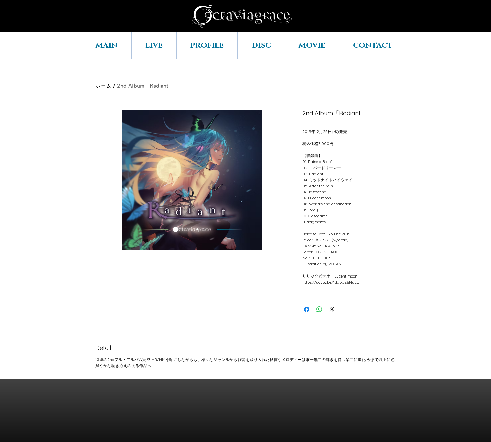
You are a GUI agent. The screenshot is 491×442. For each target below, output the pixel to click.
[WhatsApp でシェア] (319, 309)
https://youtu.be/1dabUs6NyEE (330, 282)
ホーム (103, 85)
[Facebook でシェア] (307, 309)
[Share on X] (332, 309)
